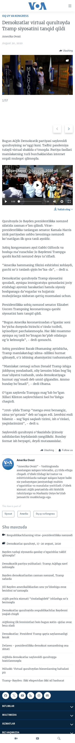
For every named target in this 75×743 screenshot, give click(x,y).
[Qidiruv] (59, 738)
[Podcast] (38, 695)
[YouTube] (37, 738)
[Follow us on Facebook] (5, 695)
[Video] (16, 738)
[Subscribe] (47, 695)
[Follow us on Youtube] (22, 695)
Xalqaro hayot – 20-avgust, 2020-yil (32, 171)
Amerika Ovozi (18, 176)
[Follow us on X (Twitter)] (14, 695)
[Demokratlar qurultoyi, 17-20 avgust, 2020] (37, 75)
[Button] (66, 51)
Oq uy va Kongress (15, 16)
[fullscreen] (69, 201)
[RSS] (30, 695)
